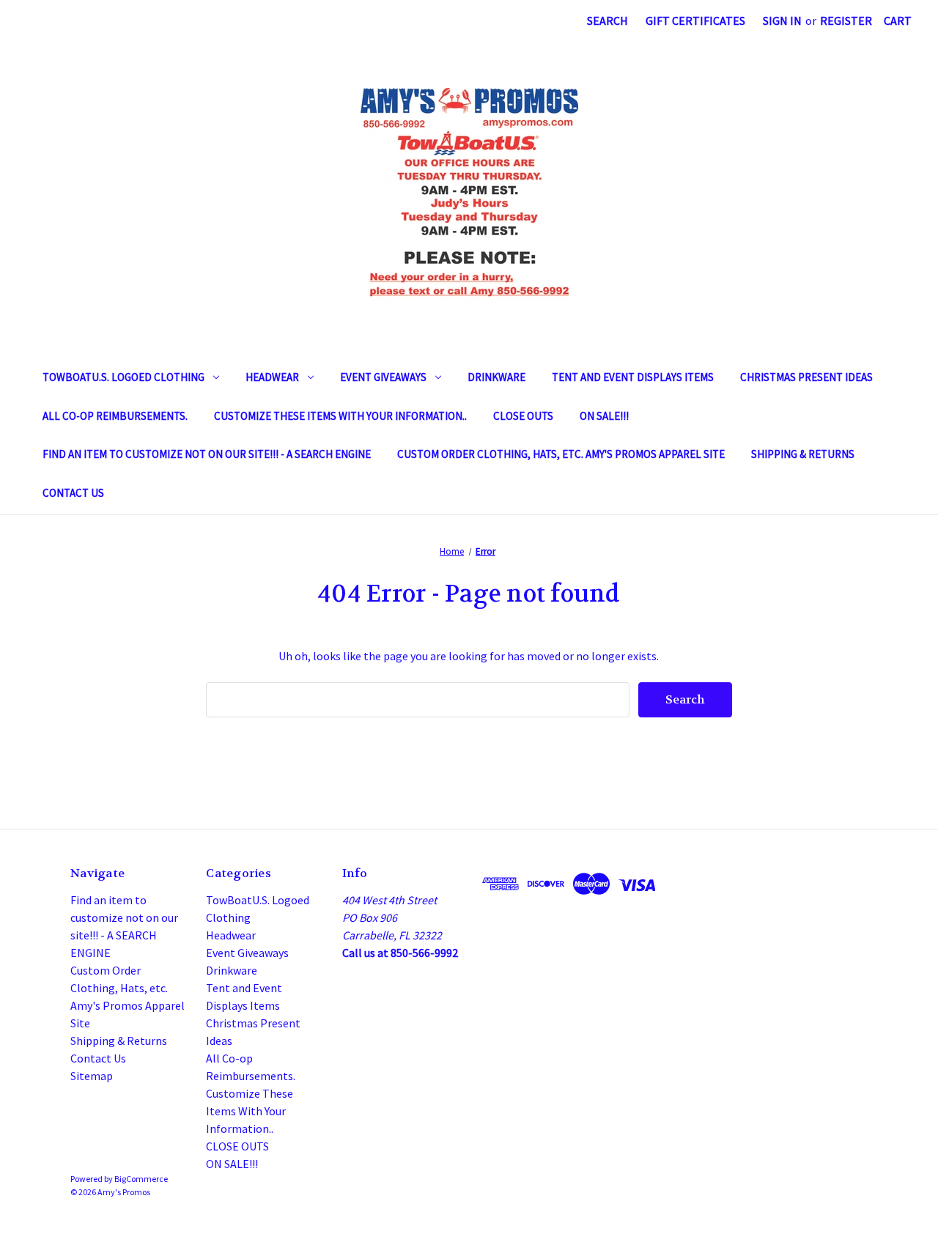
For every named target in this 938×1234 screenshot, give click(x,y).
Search (607, 20)
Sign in (782, 20)
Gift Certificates (695, 20)
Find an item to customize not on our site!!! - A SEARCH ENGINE (207, 454)
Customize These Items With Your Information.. (340, 416)
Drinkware (496, 377)
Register (846, 20)
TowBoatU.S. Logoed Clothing (123, 377)
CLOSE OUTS (523, 416)
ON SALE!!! (604, 416)
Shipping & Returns (802, 454)
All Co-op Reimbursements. (115, 416)
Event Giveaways (383, 377)
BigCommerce (141, 1178)
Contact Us (73, 493)
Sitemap (91, 1075)
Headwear (272, 377)
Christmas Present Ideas (806, 377)
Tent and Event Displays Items (633, 377)
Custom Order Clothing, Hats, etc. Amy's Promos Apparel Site (561, 454)
